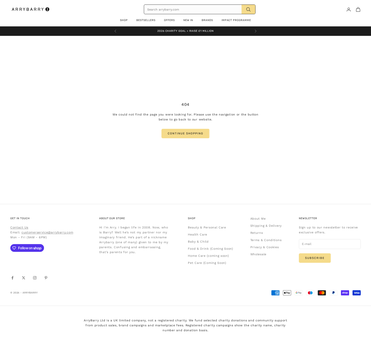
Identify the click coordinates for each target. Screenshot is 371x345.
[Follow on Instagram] (35, 278)
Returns (256, 232)
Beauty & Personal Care (207, 227)
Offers (169, 20)
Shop (124, 20)
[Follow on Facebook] (12, 278)
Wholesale (258, 254)
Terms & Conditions (266, 240)
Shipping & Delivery (266, 225)
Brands (207, 20)
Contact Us (19, 227)
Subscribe (315, 258)
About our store (112, 218)
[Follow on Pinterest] (46, 278)
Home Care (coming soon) (208, 255)
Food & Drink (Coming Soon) (210, 248)
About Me (258, 218)
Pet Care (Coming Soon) (207, 262)
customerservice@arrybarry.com (47, 232)
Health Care (197, 234)
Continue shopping (185, 133)
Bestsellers (146, 20)
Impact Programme (236, 20)
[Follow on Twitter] (23, 278)
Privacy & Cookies (264, 247)
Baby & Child (198, 241)
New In (188, 20)
